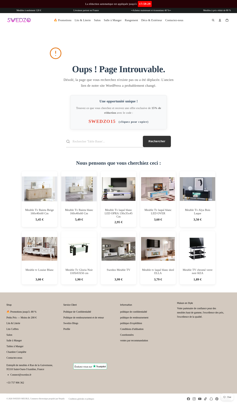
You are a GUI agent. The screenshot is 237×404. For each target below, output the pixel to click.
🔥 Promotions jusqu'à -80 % (21, 311)
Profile (66, 329)
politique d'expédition (131, 323)
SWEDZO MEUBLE (21, 399)
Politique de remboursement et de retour (83, 317)
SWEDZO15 (119, 121)
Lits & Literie (13, 323)
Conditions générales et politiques (81, 399)
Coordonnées (127, 334)
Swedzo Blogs (70, 323)
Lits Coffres (12, 329)
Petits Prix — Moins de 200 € (21, 317)
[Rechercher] (213, 20)
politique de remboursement (134, 317)
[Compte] (219, 20)
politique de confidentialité (133, 311)
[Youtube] (200, 399)
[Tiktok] (205, 399)
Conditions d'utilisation (131, 329)
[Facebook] (188, 399)
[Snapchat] (211, 399)
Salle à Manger (14, 340)
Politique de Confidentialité (77, 311)
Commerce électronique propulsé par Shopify (47, 399)
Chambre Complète (16, 352)
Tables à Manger (14, 346)
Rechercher (156, 141)
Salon (9, 334)
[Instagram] (194, 399)
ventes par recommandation (134, 340)
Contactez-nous (14, 357)
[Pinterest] (217, 399)
